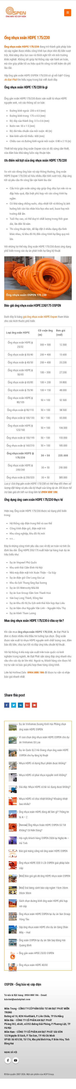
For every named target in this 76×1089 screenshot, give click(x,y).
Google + (27, 705)
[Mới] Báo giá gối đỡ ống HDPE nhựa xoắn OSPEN (44, 876)
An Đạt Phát (10, 79)
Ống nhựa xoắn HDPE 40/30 (33, 965)
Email (34, 705)
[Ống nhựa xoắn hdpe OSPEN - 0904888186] (15, 12)
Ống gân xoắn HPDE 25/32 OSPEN (36, 953)
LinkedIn (20, 705)
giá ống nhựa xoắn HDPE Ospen (40, 316)
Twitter (13, 705)
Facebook (6, 705)
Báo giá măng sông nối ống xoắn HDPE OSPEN (43, 851)
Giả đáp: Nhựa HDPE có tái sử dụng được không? (44, 787)
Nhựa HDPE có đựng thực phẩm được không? (42, 763)
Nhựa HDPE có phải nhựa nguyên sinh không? (43, 775)
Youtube (15, 1060)
